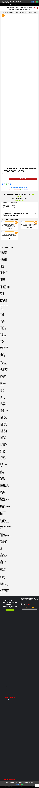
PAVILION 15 (2, 449)
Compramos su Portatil (14, 9)
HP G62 (1, 403)
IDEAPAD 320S (2, 478)
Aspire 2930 (2, 265)
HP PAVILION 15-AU (3, 412)
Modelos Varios (2, 498)
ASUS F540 (2, 314)
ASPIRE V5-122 (2, 280)
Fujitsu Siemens (3, 383)
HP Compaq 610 (2, 457)
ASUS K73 (1, 323)
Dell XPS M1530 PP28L (4, 370)
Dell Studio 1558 (3, 367)
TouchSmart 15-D (3, 453)
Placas (10, 181)
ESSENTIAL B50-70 (3, 467)
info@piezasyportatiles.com (6, 2)
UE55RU (1, 550)
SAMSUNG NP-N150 (3, 540)
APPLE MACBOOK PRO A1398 (5, 285)
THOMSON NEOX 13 (3, 511)
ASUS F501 (2, 312)
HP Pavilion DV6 (3, 424)
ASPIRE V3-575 (2, 279)
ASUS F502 (2, 313)
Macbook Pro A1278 (3, 301)
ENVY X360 (2, 385)
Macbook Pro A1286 (3, 302)
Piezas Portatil (24, 7)
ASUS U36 (1, 332)
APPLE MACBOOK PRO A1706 (5, 286)
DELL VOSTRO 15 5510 (4, 369)
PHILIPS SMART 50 (3, 507)
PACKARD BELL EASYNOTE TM (5, 525)
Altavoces (1, 281)
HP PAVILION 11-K (3, 411)
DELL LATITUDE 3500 (3, 364)
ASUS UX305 (2, 333)
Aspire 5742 (2, 267)
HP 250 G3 (2, 391)
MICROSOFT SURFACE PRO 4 (5, 506)
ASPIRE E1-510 (2, 272)
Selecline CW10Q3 (3, 508)
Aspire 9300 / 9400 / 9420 (4, 271)
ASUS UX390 (2, 334)
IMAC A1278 (2, 293)
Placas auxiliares (3, 529)
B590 (1, 466)
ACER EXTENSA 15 (3, 261)
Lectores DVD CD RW (3, 464)
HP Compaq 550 (2, 456)
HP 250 (1, 390)
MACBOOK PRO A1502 (4, 305)
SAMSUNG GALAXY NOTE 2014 (5, 536)
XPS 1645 (1, 378)
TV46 (1, 549)
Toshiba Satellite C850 (4, 585)
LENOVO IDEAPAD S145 (4, 485)
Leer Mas (26, 600)
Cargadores (2, 353)
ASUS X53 (1, 339)
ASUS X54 (1, 340)
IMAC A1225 (2, 292)
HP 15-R (1, 388)
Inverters (1, 463)
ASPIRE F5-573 (2, 278)
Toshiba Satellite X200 (4, 591)
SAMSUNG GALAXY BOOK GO (5, 535)
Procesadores (2, 532)
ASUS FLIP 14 (2, 321)
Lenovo (1, 465)
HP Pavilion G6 (2, 429)
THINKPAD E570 (2, 491)
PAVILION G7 (2, 451)
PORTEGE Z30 (2, 572)
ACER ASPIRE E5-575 (3, 253)
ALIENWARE (2, 361)
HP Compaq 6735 (3, 459)
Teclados (1, 569)
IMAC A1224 (2, 291)
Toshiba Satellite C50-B (4, 584)
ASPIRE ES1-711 (3, 277)
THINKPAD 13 (2, 490)
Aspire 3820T (2, 266)
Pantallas (1, 527)
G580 (1, 470)
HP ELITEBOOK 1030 (3, 399)
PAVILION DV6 (2, 450)
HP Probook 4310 (3, 436)
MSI (0, 512)
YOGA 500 (1, 493)
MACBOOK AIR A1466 (3, 298)
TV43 (1, 548)
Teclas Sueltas (2, 570)
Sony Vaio (1, 553)
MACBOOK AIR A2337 (3, 300)
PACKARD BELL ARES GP (4, 522)
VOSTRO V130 (2, 376)
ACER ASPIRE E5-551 (3, 252)
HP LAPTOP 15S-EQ (3, 404)
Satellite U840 (2, 583)
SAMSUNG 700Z (2, 534)
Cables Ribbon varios (3, 350)
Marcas (16, 7)
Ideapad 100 (2, 472)
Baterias (1, 349)
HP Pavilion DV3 (3, 419)
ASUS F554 (2, 319)
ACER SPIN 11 (2, 264)
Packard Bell (2, 518)
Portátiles (12, 7)
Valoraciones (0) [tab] (14, 202)
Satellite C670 (2, 578)
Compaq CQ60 (2, 355)
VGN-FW (1, 563)
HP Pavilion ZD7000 (3, 435)
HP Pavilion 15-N (3, 415)
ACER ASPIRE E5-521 (3, 251)
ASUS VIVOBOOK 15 (3, 336)
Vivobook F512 (2, 348)
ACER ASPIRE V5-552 (3, 259)
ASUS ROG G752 (3, 329)
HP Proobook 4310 (3, 443)
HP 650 (1, 396)
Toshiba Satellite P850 (4, 590)
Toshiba (1, 571)
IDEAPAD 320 (2, 477)
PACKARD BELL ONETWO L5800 (5, 526)
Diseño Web (27, 9)
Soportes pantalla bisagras (4, 564)
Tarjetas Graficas (3, 568)
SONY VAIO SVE (2, 554)
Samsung (1, 533)
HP (0, 384)
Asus (4, 12)
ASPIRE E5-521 (2, 274)
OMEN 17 (1, 446)
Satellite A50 (2, 575)
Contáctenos (11, 782)
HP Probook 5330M (3, 442)
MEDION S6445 (2, 505)
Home (7, 782)
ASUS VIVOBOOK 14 (3, 335)
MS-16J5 (1, 513)
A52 (0, 307)
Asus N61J (2, 326)
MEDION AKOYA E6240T (4, 501)
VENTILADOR (2, 592)
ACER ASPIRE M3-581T (4, 254)
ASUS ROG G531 (3, 328)
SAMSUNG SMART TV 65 (4, 546)
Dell (0, 360)
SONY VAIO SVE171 (3, 555)
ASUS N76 (1, 327)
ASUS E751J (2, 309)
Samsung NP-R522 (3, 541)
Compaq (1, 354)
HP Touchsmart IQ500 (3, 444)
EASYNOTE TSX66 (3, 520)
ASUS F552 (2, 316)
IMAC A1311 (2, 294)
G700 (1, 471)
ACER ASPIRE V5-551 (3, 258)
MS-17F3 (1, 514)
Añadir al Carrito (23, 178)
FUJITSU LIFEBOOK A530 (4, 499)
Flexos (1, 382)
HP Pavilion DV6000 (3, 425)
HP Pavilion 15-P (3, 416)
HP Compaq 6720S (3, 458)
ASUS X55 (1, 342)
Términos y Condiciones (23, 782)
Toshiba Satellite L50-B (4, 588)
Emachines (2, 381)
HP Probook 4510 (3, 437)
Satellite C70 (2, 579)
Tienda (16, 782)
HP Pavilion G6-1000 (3, 430)
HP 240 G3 (2, 389)
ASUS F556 (2, 320)
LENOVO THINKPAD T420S (4, 486)
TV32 (1, 547)
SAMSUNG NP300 (3, 542)
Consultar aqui (10, 610)
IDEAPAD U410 (2, 480)
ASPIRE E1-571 (2, 273)
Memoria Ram (2, 497)
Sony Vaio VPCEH (3, 561)
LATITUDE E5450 (3, 375)
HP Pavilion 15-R (3, 417)
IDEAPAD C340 (2, 479)
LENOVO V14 (2, 487)
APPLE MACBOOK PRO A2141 (5, 288)
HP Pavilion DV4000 (3, 422)
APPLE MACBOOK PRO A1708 (5, 287)
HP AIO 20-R (2, 397)
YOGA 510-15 (2, 494)
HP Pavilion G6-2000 (3, 431)
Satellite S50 (2, 582)
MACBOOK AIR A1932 (3, 299)
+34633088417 (18, 1)
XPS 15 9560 (2, 377)
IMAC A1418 (2, 295)
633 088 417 (17, 189)
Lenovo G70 (2, 483)
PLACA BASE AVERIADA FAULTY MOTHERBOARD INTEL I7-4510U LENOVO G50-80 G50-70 (9, 225)
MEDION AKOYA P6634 (4, 504)
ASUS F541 (2, 315)
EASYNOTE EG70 (3, 519)
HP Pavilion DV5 (3, 423)
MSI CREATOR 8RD (3, 515)
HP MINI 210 (2, 408)
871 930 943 (11, 189)
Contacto (22, 9)
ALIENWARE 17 (2, 362)
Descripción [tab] (4, 202)
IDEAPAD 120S (2, 473)
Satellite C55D (2, 577)
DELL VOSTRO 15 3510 (4, 368)
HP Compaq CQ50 (3, 462)
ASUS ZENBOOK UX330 (4, 346)
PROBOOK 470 (2, 452)
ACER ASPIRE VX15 (3, 260)
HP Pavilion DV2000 (3, 418)
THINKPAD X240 (2, 492)
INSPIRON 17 (2, 374)
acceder (6, 215)
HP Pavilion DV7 (3, 426)
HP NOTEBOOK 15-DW (4, 410)
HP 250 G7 (2, 392)
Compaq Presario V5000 (4, 357)
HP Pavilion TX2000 (3, 432)
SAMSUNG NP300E (3, 543)
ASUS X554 (2, 343)
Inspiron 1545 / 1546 (3, 371)
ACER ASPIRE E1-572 (3, 250)
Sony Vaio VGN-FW (3, 557)
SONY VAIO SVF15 (3, 556)
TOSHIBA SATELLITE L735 (4, 589)
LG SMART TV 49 (3, 500)
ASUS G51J (2, 322)
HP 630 (1, 395)
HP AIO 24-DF (2, 398)
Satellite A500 (2, 576)
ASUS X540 (2, 341)
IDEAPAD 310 (2, 476)
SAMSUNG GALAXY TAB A (4, 539)
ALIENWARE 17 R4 (3, 363)
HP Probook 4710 (3, 439)
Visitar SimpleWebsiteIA (19, 200)
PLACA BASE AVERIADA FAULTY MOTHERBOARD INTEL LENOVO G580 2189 (9, 236)
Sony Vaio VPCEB (3, 560)
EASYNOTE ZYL (2, 521)
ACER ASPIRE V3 (3, 257)
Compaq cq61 (2, 356)
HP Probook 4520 (3, 438)
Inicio (8, 7)
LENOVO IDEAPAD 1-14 (4, 484)
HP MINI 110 (2, 405)
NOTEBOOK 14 (2, 445)
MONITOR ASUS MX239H (4, 347)
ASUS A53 (6, 12)
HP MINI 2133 (2, 409)
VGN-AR (1, 562)
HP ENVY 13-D (2, 402)
